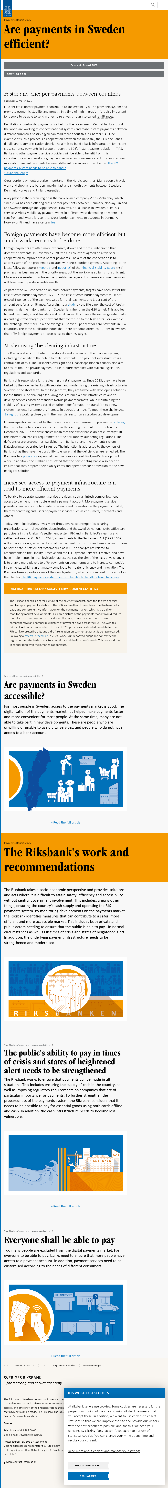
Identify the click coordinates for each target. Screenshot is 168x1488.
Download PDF (16, 74)
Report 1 (45, 267)
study (71, 304)
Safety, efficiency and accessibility (22, 676)
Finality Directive (44, 553)
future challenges (16, 173)
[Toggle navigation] (162, 5)
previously (30, 456)
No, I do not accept (88, 1465)
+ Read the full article (65, 822)
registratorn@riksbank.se (27, 1434)
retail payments (75, 299)
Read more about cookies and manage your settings (104, 1451)
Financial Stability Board (98, 267)
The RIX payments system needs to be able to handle (61, 165)
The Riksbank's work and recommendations (27, 1045)
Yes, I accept (88, 1476)
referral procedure (36, 636)
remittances (105, 116)
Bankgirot (11, 414)
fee (53, 222)
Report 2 (64, 267)
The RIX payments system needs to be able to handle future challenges (70, 577)
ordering (119, 422)
